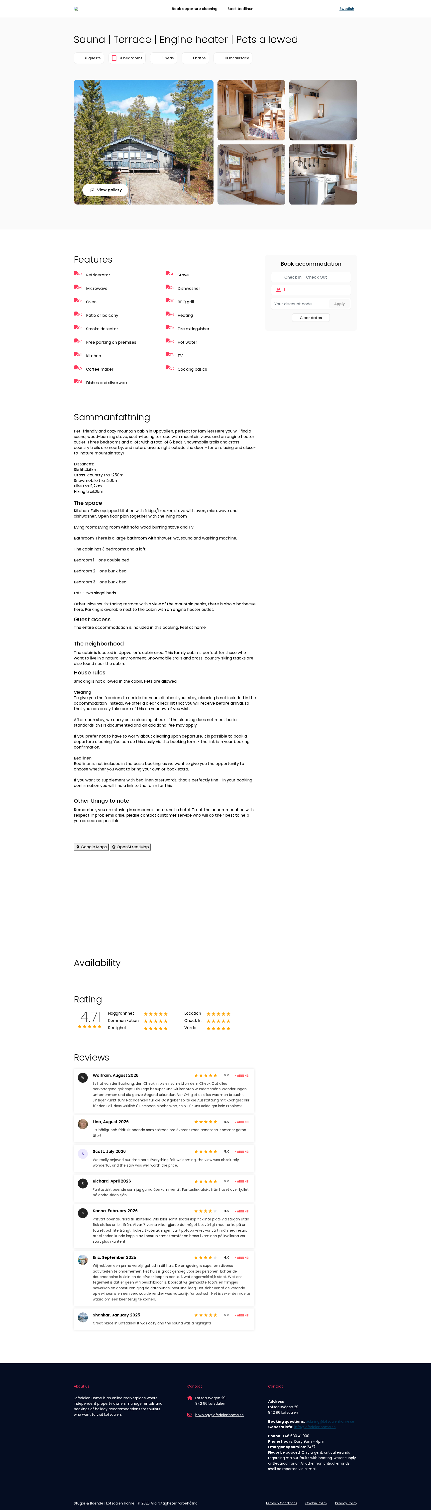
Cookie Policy (316, 1503)
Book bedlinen (240, 8)
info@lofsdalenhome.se (315, 1426)
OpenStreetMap (132, 847)
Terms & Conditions (281, 1503)
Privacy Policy (346, 1503)
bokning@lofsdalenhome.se (219, 1414)
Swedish (346, 8)
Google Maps (93, 847)
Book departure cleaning (194, 8)
